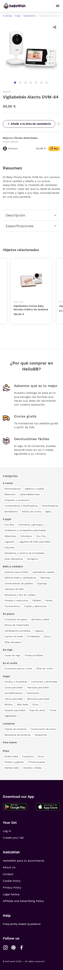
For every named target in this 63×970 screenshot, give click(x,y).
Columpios (26, 536)
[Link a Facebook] (21, 947)
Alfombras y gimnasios (31, 524)
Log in (7, 831)
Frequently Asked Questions (22, 924)
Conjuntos (28, 756)
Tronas (53, 710)
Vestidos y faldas (32, 768)
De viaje (8, 649)
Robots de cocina (31, 511)
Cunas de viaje (12, 655)
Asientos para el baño (16, 572)
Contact (8, 874)
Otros (35, 704)
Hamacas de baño (14, 589)
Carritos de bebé (13, 636)
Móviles (8, 704)
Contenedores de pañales (18, 583)
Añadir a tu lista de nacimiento (31, 123)
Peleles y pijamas (14, 762)
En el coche (10, 663)
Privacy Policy (12, 887)
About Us (9, 867)
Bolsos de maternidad (16, 625)
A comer (8, 483)
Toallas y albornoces (35, 606)
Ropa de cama (37, 710)
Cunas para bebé (13, 687)
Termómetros (12, 606)
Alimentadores (12, 488)
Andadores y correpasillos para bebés (25, 530)
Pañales (36, 600)
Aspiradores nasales (44, 572)
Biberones (10, 494)
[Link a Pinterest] (13, 947)
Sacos (47, 636)
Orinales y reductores (16, 600)
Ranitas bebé (11, 768)
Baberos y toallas (34, 488)
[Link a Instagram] (5, 947)
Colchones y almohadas (44, 681)
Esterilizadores (50, 505)
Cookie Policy (11, 880)
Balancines (10, 536)
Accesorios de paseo (15, 619)
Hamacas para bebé (38, 687)
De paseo (8, 613)
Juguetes (9, 541)
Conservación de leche (43, 729)
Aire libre (9, 524)
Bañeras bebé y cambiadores (20, 577)
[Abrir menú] (58, 6)
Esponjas (42, 583)
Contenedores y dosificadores (21, 505)
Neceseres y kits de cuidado (20, 595)
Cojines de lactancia (15, 729)
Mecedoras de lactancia (17, 735)
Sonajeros (32, 559)
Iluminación (33, 693)
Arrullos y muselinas (15, 681)
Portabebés (33, 636)
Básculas (45, 577)
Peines (49, 600)
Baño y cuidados (13, 566)
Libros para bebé (13, 699)
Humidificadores (13, 693)
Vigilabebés (29, 16)
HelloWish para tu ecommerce (23, 860)
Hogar (18, 16)
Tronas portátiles (33, 655)
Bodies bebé (11, 756)
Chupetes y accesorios (17, 500)
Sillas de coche (44, 668)
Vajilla (48, 511)
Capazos (39, 631)
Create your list (13, 837)
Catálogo (7, 16)
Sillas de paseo (12, 642)
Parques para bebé (14, 710)
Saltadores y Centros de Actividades (24, 553)
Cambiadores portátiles (17, 631)
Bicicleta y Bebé (40, 619)
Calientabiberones (30, 494)
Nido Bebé (22, 704)
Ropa (6, 750)
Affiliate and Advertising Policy (23, 901)
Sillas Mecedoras (13, 559)
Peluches (9, 547)
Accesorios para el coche (18, 668)
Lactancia (9, 723)
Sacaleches (40, 735)
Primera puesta (36, 762)
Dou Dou (41, 536)
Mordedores (11, 511)
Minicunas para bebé (38, 699)
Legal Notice (11, 894)
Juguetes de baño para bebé (34, 541)
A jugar (7, 519)
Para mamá (10, 742)
